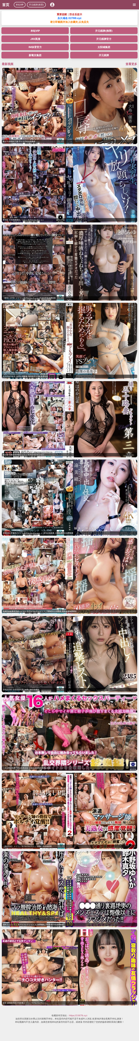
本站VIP (20, 4)
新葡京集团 (35, 55)
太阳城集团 (104, 47)
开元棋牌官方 (103, 38)
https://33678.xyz (78, 1015)
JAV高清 (35, 38)
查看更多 (131, 64)
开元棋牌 (104, 55)
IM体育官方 (35, 47)
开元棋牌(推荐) (36, 4)
